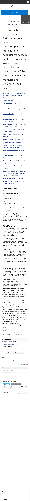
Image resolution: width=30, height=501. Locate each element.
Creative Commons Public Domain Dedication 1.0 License (13, 334)
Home (8, 21)
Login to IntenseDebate (6, 384)
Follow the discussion (26, 364)
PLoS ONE (6, 201)
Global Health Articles (16, 25)
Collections (5, 493)
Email (11, 386)
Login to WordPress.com (16, 384)
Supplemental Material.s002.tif (8, 342)
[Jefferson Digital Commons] (15, 5)
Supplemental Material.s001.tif (8, 341)
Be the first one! (23, 367)
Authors (4, 494)
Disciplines (4, 496)
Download (15, 12)
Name (3, 386)
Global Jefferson (17, 21)
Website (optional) (23, 386)
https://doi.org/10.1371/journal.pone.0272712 (14, 207)
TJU (12, 21)
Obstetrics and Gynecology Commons (14, 360)
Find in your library (13, 353)
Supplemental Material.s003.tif (8, 344)
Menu (27, 2)
